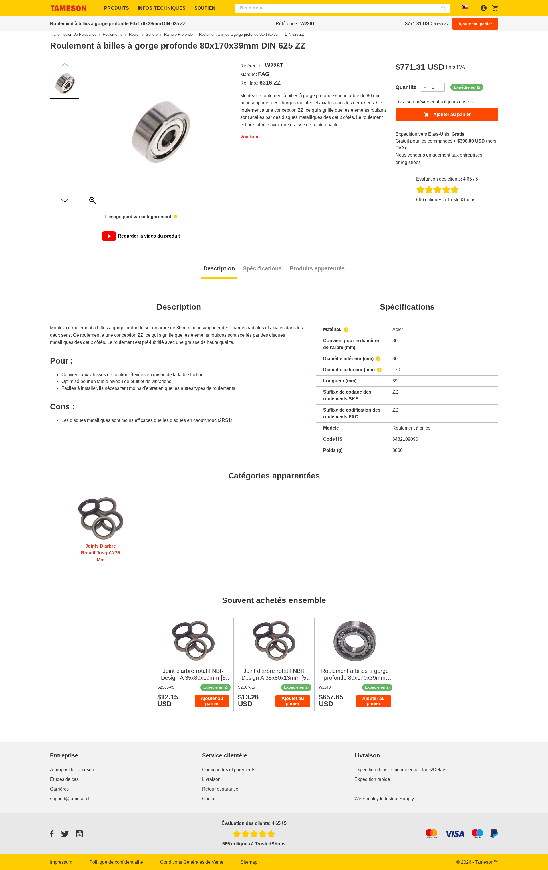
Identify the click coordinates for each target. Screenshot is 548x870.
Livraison (211, 779)
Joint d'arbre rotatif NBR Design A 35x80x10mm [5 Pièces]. (193, 678)
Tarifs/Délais (433, 769)
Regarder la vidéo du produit (149, 236)
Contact (210, 798)
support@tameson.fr (70, 798)
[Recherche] (445, 8)
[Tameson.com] (68, 8)
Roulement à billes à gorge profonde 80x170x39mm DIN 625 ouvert (355, 678)
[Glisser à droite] (65, 65)
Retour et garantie (220, 789)
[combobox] (342, 8)
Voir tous (250, 136)
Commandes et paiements (228, 769)
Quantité (406, 87)
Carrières (59, 789)
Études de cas (64, 779)
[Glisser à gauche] (65, 201)
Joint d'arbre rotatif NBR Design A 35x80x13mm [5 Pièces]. (273, 678)
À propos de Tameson (72, 769)
